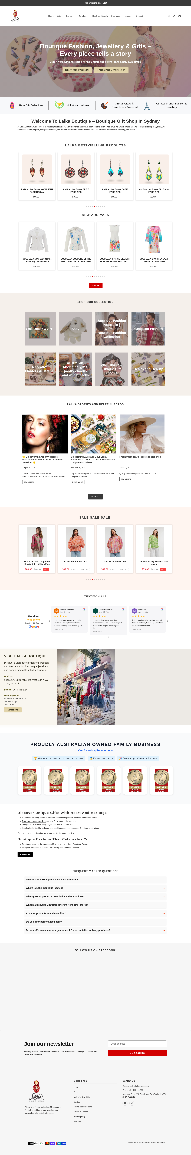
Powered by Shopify (158, 1143)
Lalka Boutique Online (142, 1143)
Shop (76, 1092)
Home (76, 1087)
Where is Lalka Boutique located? (44, 888)
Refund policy (79, 1116)
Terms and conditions (83, 1106)
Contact (77, 1101)
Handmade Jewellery (111, 70)
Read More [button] (58, 629)
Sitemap (77, 1121)
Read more (29, 482)
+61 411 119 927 (136, 1090)
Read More (25, 854)
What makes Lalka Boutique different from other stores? (57, 905)
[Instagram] (131, 1103)
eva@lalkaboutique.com (138, 1086)
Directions (13, 709)
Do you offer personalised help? (44, 921)
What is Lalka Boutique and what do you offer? (52, 879)
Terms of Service (81, 1111)
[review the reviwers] (84, 610)
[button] (86, 206)
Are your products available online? (46, 913)
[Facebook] (125, 1103)
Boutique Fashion (77, 70)
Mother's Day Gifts (82, 1096)
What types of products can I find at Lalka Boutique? (55, 896)
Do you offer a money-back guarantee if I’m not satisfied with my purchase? (68, 930)
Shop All (95, 285)
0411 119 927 (20, 689)
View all (95, 497)
